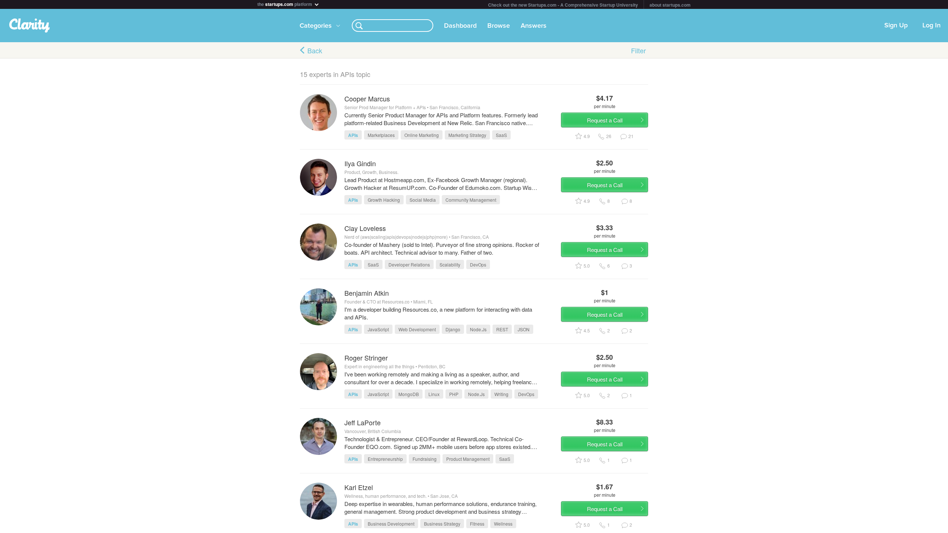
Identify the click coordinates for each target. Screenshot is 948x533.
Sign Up (896, 25)
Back (314, 50)
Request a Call (604, 120)
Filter (638, 50)
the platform (285, 3)
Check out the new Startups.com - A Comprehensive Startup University (563, 4)
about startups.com (670, 4)
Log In (931, 25)
